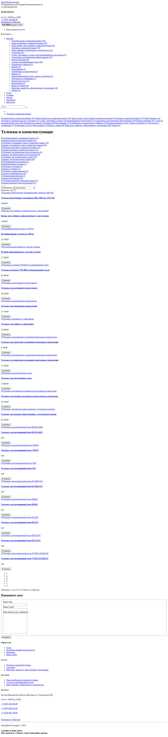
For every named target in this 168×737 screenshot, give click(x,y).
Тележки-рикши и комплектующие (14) (18, 140)
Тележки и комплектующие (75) (26, 48)
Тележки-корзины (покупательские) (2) (18, 183)
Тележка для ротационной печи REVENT (21, 540)
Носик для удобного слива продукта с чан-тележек (25, 216)
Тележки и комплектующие (18, 665)
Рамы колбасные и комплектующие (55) (29, 43)
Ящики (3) (16, 74)
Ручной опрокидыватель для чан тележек (21, 252)
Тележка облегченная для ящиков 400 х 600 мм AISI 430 (27, 198)
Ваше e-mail (8, 607)
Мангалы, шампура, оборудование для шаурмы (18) (35, 88)
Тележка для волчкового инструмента (19, 288)
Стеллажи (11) (18, 53)
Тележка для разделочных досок (16, 378)
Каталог (10, 38)
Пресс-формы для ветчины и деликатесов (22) (32, 50)
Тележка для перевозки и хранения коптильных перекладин (29, 342)
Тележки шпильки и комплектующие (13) (19, 150)
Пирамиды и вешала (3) (22, 64)
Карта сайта (11, 655)
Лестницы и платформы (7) (24, 78)
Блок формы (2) (18, 69)
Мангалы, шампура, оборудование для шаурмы (27, 670)
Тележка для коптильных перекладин (19, 306)
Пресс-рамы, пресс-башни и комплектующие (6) (33, 45)
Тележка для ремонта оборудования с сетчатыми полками (28, 414)
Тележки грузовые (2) (10, 169)
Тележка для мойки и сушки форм (17, 324)
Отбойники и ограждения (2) (25, 71)
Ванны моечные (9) (20, 60)
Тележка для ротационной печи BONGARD (21, 432)
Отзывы (10, 95)
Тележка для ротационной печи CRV (18, 468)
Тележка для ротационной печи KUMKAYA (22, 486)
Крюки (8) (16, 67)
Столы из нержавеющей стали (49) (27, 62)
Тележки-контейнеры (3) (12, 178)
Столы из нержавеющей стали (19, 682)
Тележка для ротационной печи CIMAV (20, 450)
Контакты (10, 102)
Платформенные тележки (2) (14, 164)
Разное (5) (16, 90)
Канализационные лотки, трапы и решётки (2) (32, 76)
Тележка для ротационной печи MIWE (19, 504)
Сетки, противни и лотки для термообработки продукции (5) (39, 55)
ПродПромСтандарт (10, 2)
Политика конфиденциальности (20, 650)
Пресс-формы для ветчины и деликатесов (25, 685)
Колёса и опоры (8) (20, 86)
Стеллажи (10, 667)
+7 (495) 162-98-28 (9, 19)
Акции (9, 97)
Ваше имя (7, 602)
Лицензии (10, 100)
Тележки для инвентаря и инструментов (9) (20, 155)
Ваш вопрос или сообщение (15, 612)
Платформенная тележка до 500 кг (17, 234)
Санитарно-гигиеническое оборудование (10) (32, 57)
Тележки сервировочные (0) (13, 173)
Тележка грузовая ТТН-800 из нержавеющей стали (25, 270)
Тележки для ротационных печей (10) (18, 159)
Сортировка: (6, 188)
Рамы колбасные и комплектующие (22, 680)
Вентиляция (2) (18, 83)
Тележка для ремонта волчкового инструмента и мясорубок (29, 396)
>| (7, 585)
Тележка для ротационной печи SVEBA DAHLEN (24, 558)
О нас (8, 93)
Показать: (5, 190)
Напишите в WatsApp (10, 22)
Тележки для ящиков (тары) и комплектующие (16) (24, 145)
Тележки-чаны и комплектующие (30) (28, 41)
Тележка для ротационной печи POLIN (19, 522)
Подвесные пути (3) (20, 81)
